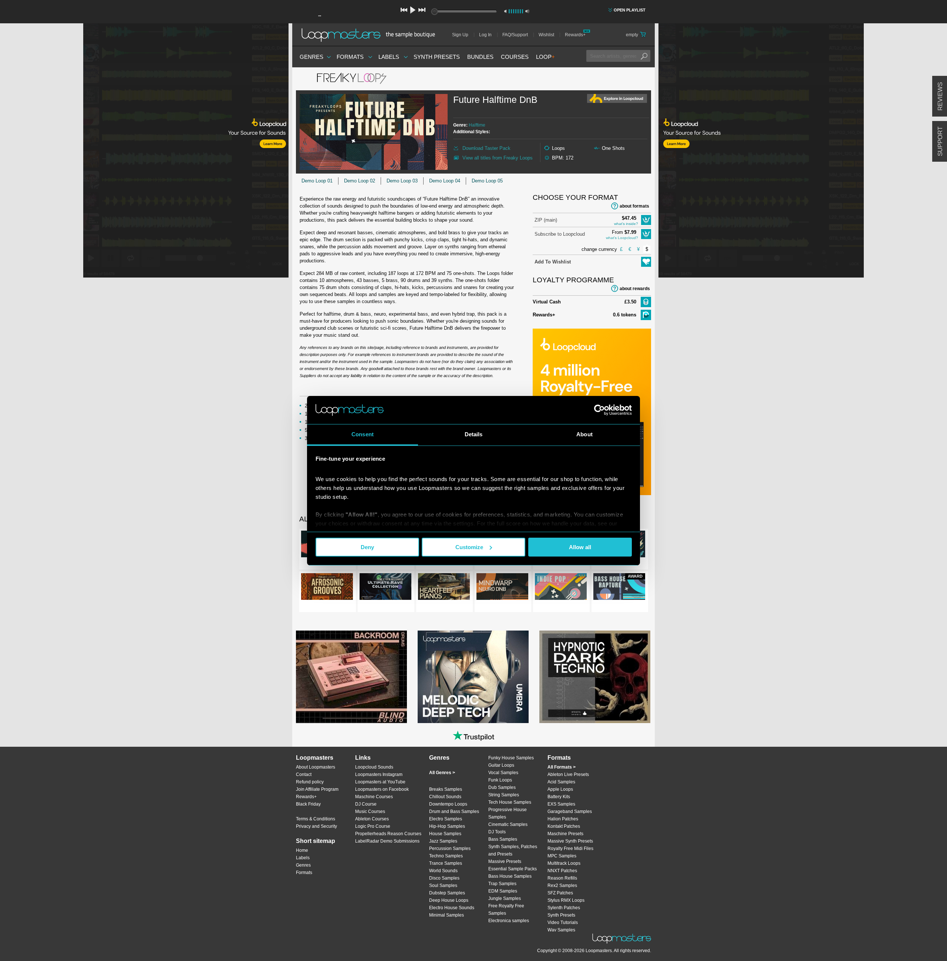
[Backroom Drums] (351, 677)
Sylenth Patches (563, 907)
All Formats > (561, 767)
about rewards (635, 288)
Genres (311, 57)
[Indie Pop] (561, 588)
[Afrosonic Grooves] (327, 588)
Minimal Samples (446, 915)
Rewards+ (575, 35)
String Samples (503, 794)
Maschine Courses (374, 796)
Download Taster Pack (486, 148)
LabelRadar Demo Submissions (387, 841)
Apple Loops (560, 789)
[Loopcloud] (144, 152)
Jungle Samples (504, 898)
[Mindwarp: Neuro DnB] (502, 588)
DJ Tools (497, 831)
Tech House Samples (509, 802)
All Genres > (442, 772)
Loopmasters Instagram (378, 774)
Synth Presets (437, 57)
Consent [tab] (362, 434)
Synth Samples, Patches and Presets (512, 850)
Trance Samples (445, 863)
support (940, 141)
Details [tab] (474, 434)
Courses (515, 57)
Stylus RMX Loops (565, 900)
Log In (485, 35)
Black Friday (308, 804)
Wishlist (546, 35)
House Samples (445, 833)
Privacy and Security (316, 826)
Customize (469, 547)
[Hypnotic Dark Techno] (594, 677)
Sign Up (460, 35)
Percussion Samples (450, 848)
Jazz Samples (443, 841)
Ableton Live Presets (568, 774)
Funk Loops (500, 780)
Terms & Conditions (315, 818)
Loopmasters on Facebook (382, 789)
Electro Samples (445, 818)
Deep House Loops (448, 900)
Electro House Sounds (451, 907)
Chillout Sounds (445, 796)
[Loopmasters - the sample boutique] (370, 34)
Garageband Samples (569, 811)
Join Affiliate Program (317, 789)
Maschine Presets (565, 833)
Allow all (580, 547)
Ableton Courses (372, 818)
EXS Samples (561, 804)
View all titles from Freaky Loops (497, 158)
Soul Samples (443, 885)
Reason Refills (562, 878)
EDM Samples (502, 891)
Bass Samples (502, 839)
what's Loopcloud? (622, 238)
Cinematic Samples (508, 824)
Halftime (477, 125)
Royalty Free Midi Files (570, 848)
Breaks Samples (445, 789)
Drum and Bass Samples (454, 811)
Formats (350, 57)
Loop (545, 57)
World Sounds (443, 870)
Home (302, 850)
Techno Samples (446, 855)
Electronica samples (508, 920)
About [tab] (584, 434)
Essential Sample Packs (512, 868)
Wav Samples (561, 930)
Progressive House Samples (507, 813)
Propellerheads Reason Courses (388, 833)
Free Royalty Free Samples (506, 909)
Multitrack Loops (563, 863)
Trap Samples (502, 883)
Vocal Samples (503, 772)
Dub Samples (502, 787)
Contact (303, 774)
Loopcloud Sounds (374, 767)
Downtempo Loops (448, 804)
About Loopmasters (315, 767)
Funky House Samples (511, 757)
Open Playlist (630, 10)
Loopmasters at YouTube (380, 781)
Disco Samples (444, 878)
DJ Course (366, 804)
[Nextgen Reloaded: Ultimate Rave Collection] (385, 588)
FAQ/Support (515, 35)
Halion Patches (562, 818)
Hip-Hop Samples (447, 826)
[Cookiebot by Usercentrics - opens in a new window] (599, 410)
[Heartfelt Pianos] (444, 588)
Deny (367, 547)
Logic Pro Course (372, 826)
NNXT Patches (562, 870)
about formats (634, 206)
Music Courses (370, 811)
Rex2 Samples (562, 885)
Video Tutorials (562, 922)
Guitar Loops (501, 765)
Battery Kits (558, 796)
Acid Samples (561, 781)
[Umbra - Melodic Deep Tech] (473, 677)
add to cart (646, 220)
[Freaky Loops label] (351, 79)
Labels (388, 57)
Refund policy (310, 781)
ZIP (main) (546, 220)
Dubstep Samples (447, 893)
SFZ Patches (560, 893)
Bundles (480, 57)
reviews (940, 96)
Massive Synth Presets (570, 841)
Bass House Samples (510, 876)
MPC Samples (561, 855)
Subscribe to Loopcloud (560, 234)
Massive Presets (504, 861)
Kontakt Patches (563, 826)
